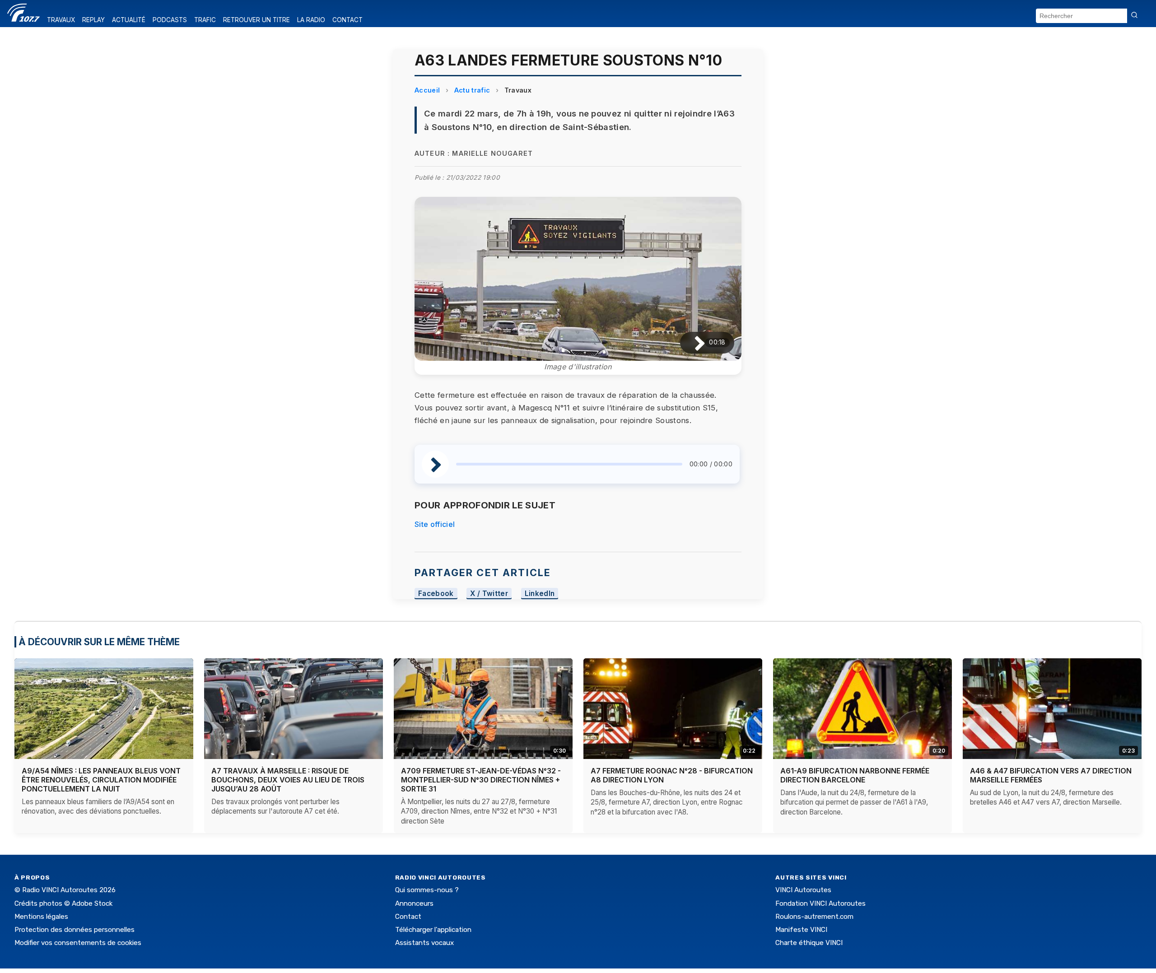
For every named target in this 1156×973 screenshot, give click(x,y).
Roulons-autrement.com (814, 916)
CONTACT (347, 19)
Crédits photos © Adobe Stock (63, 903)
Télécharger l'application (433, 930)
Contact (408, 916)
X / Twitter (489, 593)
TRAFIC (205, 19)
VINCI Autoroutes (803, 890)
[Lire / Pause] (692, 343)
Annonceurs (414, 903)
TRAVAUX (61, 19)
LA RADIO (311, 19)
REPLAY (93, 19)
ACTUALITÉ (128, 19)
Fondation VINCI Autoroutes (820, 903)
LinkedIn (540, 593)
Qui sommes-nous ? (427, 890)
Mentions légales (41, 916)
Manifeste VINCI (801, 930)
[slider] (569, 464)
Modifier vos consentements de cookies (77, 943)
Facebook (436, 593)
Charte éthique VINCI (809, 943)
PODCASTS (170, 19)
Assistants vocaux (424, 943)
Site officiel (435, 524)
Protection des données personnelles (74, 930)
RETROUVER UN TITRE (256, 19)
